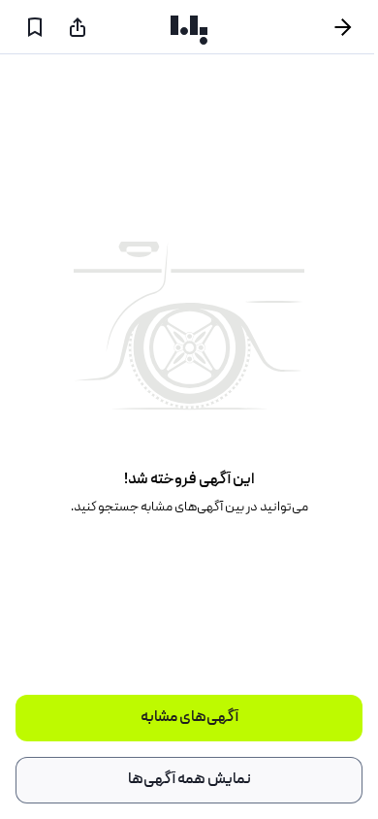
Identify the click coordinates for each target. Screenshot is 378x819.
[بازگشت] (350, 27)
